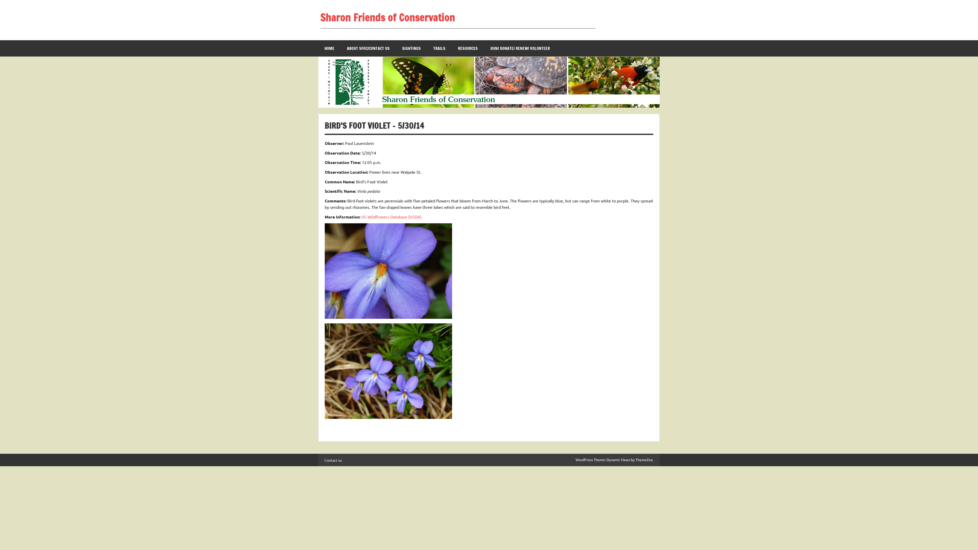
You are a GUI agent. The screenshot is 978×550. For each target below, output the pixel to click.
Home (329, 48)
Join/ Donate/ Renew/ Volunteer (520, 48)
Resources (468, 48)
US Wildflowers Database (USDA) (391, 216)
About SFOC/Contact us (368, 48)
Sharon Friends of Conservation (387, 17)
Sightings (411, 48)
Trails (439, 48)
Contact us (333, 460)
